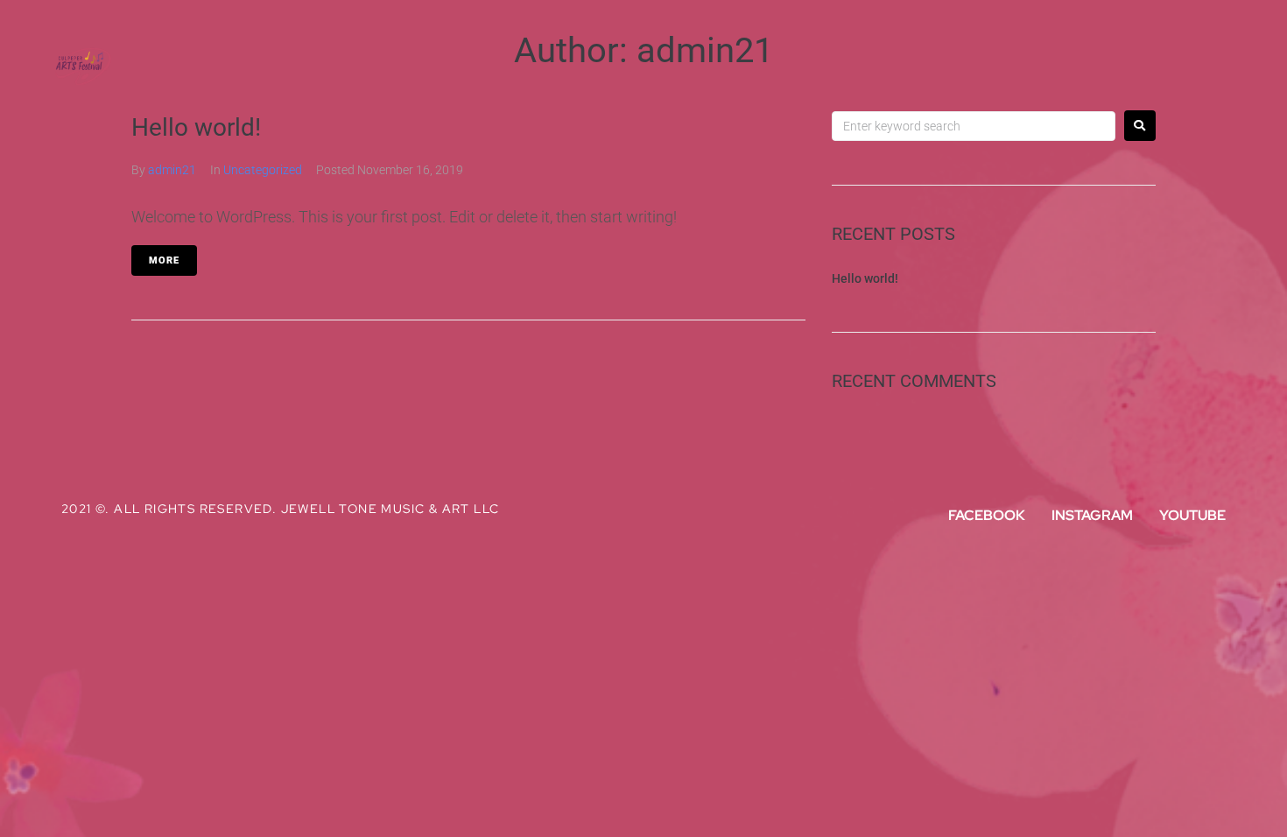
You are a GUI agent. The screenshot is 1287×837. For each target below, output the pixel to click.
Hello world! (865, 278)
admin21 (172, 170)
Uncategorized (262, 170)
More (164, 260)
